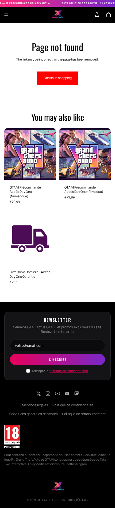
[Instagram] (48, 393)
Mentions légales (35, 405)
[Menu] (6, 15)
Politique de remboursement (84, 414)
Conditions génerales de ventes (33, 414)
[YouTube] (57, 393)
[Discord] (67, 393)
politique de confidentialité (68, 371)
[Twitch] (76, 393)
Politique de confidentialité (72, 405)
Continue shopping (58, 78)
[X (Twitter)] (38, 393)
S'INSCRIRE (57, 359)
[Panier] (108, 15)
